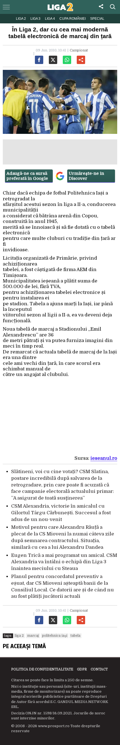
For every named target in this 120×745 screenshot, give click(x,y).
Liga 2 (21, 19)
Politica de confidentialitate (42, 669)
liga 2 (19, 636)
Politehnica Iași (54, 636)
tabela (75, 636)
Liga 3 (35, 19)
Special (97, 19)
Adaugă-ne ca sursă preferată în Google (27, 176)
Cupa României (72, 19)
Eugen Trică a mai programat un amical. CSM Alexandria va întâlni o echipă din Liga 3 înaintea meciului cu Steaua (64, 562)
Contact (99, 669)
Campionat (79, 50)
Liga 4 (50, 19)
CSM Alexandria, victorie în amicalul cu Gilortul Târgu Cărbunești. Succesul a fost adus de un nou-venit (61, 512)
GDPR (82, 669)
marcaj (33, 636)
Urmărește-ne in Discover (86, 176)
